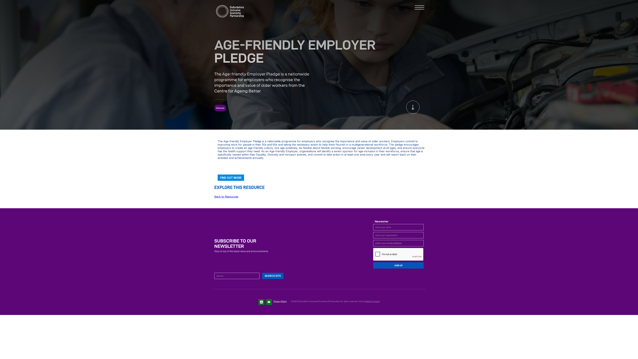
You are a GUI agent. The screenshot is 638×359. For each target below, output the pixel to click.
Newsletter (381, 221)
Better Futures (373, 301)
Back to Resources (226, 196)
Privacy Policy (280, 301)
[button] (419, 8)
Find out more (231, 177)
